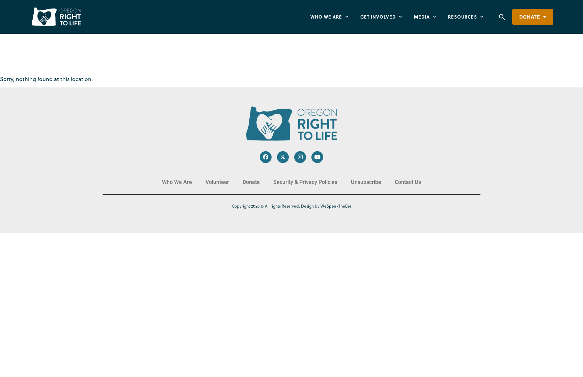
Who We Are (326, 17)
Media (422, 17)
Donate (529, 17)
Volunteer (217, 182)
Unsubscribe (366, 182)
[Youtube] (317, 157)
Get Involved (378, 17)
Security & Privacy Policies (305, 182)
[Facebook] (266, 157)
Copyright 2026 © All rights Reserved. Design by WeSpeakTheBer (291, 206)
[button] (502, 17)
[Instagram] (300, 157)
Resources (462, 17)
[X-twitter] (283, 157)
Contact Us (408, 182)
